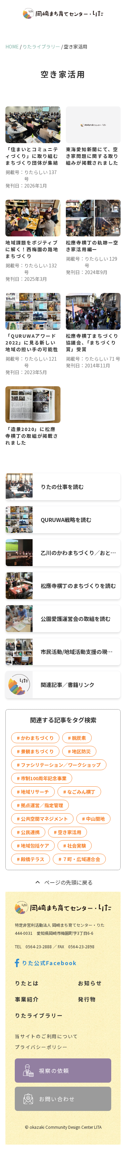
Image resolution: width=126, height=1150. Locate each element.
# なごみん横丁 (79, 791)
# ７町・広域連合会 (79, 859)
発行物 (87, 999)
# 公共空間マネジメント (42, 818)
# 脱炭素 (77, 737)
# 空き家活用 (67, 832)
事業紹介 (27, 999)
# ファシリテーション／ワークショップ (59, 764)
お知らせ (90, 983)
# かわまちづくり (35, 737)
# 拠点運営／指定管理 (40, 805)
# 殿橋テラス (30, 859)
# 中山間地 (93, 818)
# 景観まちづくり (35, 751)
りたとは (27, 983)
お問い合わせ (57, 1099)
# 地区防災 (79, 751)
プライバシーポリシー (41, 1047)
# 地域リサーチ (33, 791)
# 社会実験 (74, 845)
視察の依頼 (54, 1070)
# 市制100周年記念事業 (42, 778)
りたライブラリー (39, 1015)
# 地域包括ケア (33, 845)
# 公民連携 (28, 832)
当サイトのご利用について (46, 1036)
